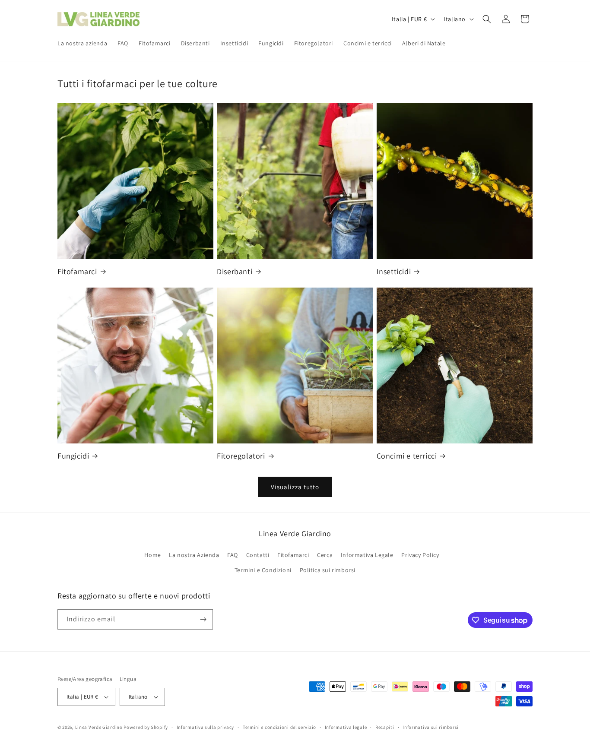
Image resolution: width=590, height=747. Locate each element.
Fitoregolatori (241, 456)
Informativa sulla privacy (206, 727)
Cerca (325, 555)
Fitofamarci (77, 271)
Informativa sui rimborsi (431, 727)
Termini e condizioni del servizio (279, 727)
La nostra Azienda (194, 555)
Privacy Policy (420, 555)
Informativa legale (346, 727)
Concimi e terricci (407, 456)
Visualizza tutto (295, 487)
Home (152, 555)
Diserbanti (234, 271)
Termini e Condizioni (263, 570)
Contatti (258, 555)
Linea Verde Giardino (99, 727)
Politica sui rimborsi (328, 570)
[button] (486, 18)
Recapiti (384, 727)
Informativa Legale (367, 555)
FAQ (232, 555)
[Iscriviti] (203, 619)
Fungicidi (73, 456)
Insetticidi (394, 271)
